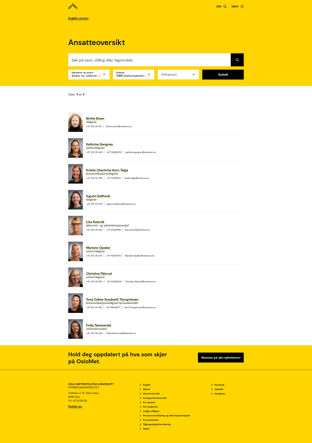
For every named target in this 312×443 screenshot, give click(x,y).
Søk (218, 6)
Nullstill (223, 74)
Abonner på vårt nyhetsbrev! (220, 357)
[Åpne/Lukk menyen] (242, 6)
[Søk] (225, 6)
